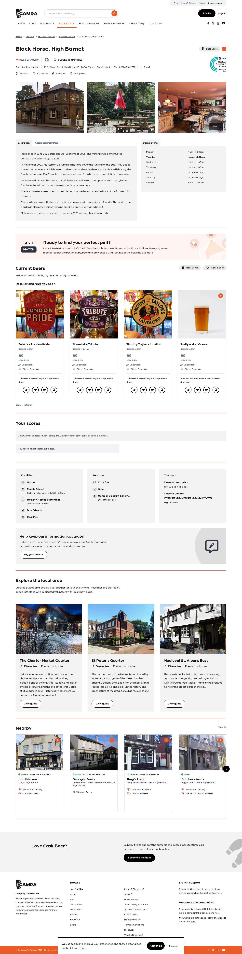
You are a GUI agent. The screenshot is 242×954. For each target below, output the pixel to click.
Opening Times (151, 142)
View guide (30, 703)
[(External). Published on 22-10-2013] (148, 773)
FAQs (27, 909)
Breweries (75, 919)
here (219, 892)
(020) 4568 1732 (127, 67)
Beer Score (212, 48)
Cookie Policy (131, 914)
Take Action (76, 909)
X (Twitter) (42, 73)
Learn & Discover (188, 3)
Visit (72, 899)
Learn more (79, 948)
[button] (226, 769)
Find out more (144, 252)
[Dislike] (44, 390)
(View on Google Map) (99, 67)
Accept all (156, 945)
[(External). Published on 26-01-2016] (94, 773)
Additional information (46, 142)
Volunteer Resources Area (211, 3)
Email (147, 67)
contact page (41, 909)
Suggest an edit (33, 554)
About (73, 894)
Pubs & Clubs (76, 904)
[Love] (35, 390)
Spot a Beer (217, 267)
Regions (30, 36)
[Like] (26, 390)
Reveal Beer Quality (29, 59)
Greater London (46, 36)
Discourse (129, 929)
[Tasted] (54, 390)
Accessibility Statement (136, 904)
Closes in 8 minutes (70, 59)
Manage (173, 945)
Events (73, 914)
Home (19, 36)
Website (24, 73)
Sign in (222, 13)
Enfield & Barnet (67, 36)
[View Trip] (49, 629)
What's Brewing (132, 934)
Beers (73, 924)
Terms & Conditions (134, 924)
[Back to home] (27, 13)
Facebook (60, 73)
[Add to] (224, 49)
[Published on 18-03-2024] (39, 773)
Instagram (79, 73)
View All (222, 727)
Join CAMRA (76, 889)
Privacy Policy (131, 899)
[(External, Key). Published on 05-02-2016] (202, 773)
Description (24, 142)
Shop (176, 3)
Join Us (206, 13)
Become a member (97, 435)
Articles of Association (135, 909)
